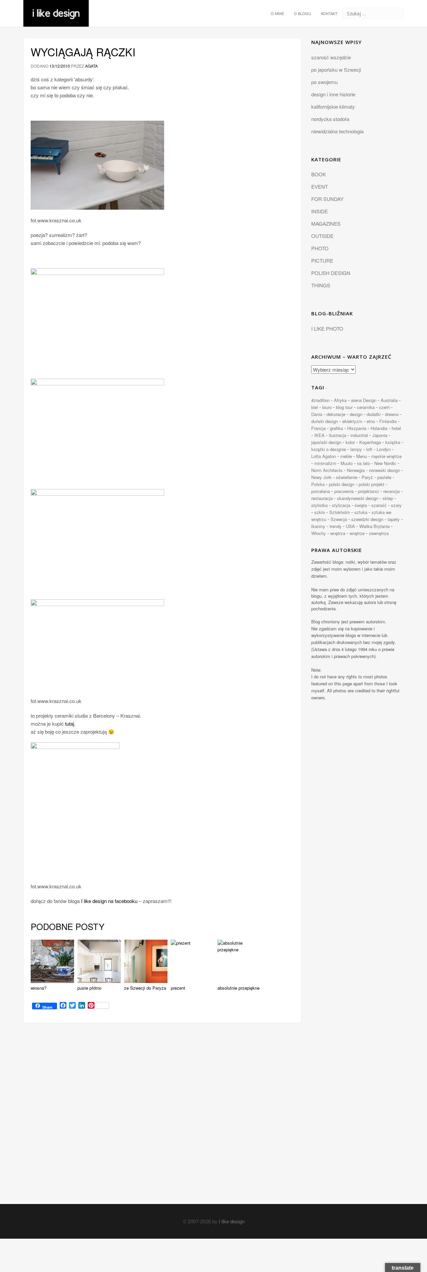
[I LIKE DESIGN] (56, 8)
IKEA (319, 435)
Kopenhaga (370, 442)
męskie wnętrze (386, 456)
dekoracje (336, 414)
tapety (394, 519)
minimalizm (325, 463)
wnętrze (357, 533)
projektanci (368, 491)
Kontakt (329, 13)
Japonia (379, 435)
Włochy (318, 533)
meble (346, 456)
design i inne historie (333, 94)
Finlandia (388, 421)
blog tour (344, 407)
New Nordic (385, 463)
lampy (356, 449)
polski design (341, 484)
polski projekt (371, 484)
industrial (359, 435)
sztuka (360, 512)
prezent (178, 988)
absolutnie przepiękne (239, 988)
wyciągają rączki (83, 51)
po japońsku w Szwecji (336, 69)
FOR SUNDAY (327, 198)
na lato (363, 463)
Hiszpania (356, 428)
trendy (336, 526)
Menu (361, 456)
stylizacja (341, 505)
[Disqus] (162, 1119)
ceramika (366, 407)
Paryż (367, 477)
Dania (316, 414)
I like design (232, 1221)
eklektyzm (352, 421)
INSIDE (319, 211)
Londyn (384, 449)
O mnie (277, 13)
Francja (318, 428)
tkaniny (318, 526)
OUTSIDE (322, 235)
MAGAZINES (326, 223)
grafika (336, 428)
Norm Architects (327, 470)
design (356, 414)
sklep (388, 498)
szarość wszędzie (331, 57)
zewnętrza (379, 533)
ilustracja (337, 435)
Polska (318, 484)
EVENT (319, 186)
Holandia (379, 428)
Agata (91, 66)
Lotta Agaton (323, 456)
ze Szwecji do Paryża (145, 988)
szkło (319, 512)
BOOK (318, 174)
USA (350, 526)
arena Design (363, 400)
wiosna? (38, 988)
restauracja (322, 498)
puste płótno (89, 988)
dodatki (374, 414)
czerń (384, 407)
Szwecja (339, 519)
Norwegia (356, 470)
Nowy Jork (321, 477)
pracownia (344, 491)
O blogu (302, 13)
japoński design (326, 442)
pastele (384, 477)
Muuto (347, 463)
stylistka (319, 505)
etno (371, 421)
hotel (396, 428)
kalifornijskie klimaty (333, 106)
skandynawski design (357, 498)
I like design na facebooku (109, 900)
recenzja (391, 491)
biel (314, 407)
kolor (350, 442)
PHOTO (320, 248)
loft (369, 449)
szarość (379, 505)
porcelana (320, 491)
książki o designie (328, 449)
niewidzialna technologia (337, 131)
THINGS (320, 285)
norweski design (384, 470)
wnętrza (337, 533)
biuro (327, 407)
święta (361, 505)
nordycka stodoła (330, 118)
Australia (389, 400)
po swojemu (324, 81)
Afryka (340, 400)
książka (392, 442)
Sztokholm (339, 512)
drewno (392, 414)
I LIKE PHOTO (327, 328)
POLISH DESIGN (330, 272)
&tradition (320, 400)
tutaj (69, 723)
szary (396, 505)
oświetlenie (346, 477)
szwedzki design (367, 519)
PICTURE (322, 260)
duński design (324, 421)
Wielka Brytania (374, 526)
